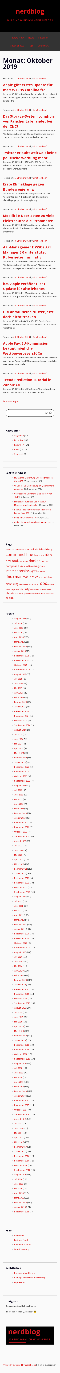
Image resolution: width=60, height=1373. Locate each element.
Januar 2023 (20, 817)
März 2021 (19, 919)
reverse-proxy (12, 589)
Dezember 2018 (21, 1044)
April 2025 (19, 692)
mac (18, 576)
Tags (30, 45)
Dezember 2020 (21, 933)
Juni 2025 (18, 683)
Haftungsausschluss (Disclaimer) (29, 1277)
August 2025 (20, 674)
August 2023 (20, 785)
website (33, 593)
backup (30, 549)
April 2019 (19, 1026)
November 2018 (21, 1049)
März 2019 (19, 1031)
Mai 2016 (18, 1188)
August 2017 (20, 1119)
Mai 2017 (18, 1132)
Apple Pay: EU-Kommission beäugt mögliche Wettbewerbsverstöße (25, 348)
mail (41, 577)
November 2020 (21, 938)
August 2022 (20, 841)
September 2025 (22, 669)
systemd (43, 590)
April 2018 (19, 1081)
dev (49, 554)
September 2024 (22, 725)
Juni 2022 (18, 850)
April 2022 (19, 859)
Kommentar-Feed (22, 1244)
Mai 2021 (18, 910)
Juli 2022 (18, 845)
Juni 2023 (18, 794)
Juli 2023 (18, 790)
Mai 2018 (18, 1077)
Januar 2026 (20, 651)
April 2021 (19, 915)
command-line (19, 554)
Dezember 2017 (21, 1100)
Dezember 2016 (21, 1156)
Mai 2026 (18, 632)
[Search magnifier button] (50, 413)
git (39, 566)
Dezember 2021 (21, 878)
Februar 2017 (20, 1146)
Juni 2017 (18, 1128)
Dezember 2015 (21, 1211)
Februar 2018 (20, 1091)
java (34, 571)
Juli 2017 (18, 1123)
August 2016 (20, 1174)
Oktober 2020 (20, 942)
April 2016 (19, 1193)
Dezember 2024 (21, 711)
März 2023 (19, 808)
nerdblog (30, 11)
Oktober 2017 (20, 1109)
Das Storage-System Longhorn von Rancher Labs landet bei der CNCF (29, 121)
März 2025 (19, 697)
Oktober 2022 (20, 831)
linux (10, 576)
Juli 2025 (18, 678)
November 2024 (21, 715)
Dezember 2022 (21, 822)
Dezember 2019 (21, 989)
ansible (8, 549)
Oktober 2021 (20, 887)
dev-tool (12, 561)
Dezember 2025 (21, 655)
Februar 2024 (20, 757)
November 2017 (21, 1105)
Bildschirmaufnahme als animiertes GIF (32, 522)
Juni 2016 (18, 1183)
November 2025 (21, 660)
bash (35, 549)
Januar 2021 (20, 929)
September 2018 (22, 1058)
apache (14, 549)
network (22, 584)
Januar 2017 (20, 1151)
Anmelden (19, 1235)
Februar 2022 (20, 868)
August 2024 (20, 729)
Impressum (19, 1282)
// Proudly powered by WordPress (19, 1364)
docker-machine (25, 566)
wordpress (50, 594)
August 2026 (20, 618)
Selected (18, 454)
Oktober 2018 (20, 1054)
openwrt (36, 584)
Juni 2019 (18, 1017)
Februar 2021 (20, 924)
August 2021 (20, 896)
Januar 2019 (20, 1040)
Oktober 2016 (20, 1165)
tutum (49, 590)
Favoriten (43, 37)
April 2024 (19, 748)
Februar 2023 (20, 813)
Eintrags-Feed (21, 1239)
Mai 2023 (18, 799)
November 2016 (21, 1160)
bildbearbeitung (45, 549)
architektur (22, 549)
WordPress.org (21, 1249)
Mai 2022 (18, 854)
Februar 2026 (20, 646)
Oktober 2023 (20, 776)
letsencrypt (42, 571)
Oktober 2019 (20, 998)
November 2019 (21, 993)
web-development (22, 593)
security (24, 589)
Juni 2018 (18, 1072)
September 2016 (22, 1170)
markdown (47, 577)
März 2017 (19, 1142)
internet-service (17, 571)
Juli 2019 (18, 1012)
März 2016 (19, 1197)
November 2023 (21, 771)
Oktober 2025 (20, 664)
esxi (34, 566)
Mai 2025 (18, 688)
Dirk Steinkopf (40, 78)
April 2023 (19, 803)
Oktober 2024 (20, 720)
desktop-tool (40, 555)
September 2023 (22, 780)
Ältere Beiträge (10, 401)
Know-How (18, 37)
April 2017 (19, 1137)
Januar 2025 (20, 706)
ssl (38, 589)
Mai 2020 (18, 966)
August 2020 (20, 952)
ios (30, 571)
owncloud (51, 584)
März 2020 (19, 975)
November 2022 (21, 827)
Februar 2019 (20, 1035)
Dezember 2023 (21, 766)
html (43, 566)
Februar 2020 (20, 980)
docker (34, 560)
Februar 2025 (20, 702)
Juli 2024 (18, 734)
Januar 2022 (20, 873)
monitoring (12, 584)
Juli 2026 (18, 623)
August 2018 (20, 1063)
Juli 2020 (18, 956)
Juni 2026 (18, 627)
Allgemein (19, 435)
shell (32, 590)
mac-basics (30, 577)
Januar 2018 (20, 1095)
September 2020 (22, 947)
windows (41, 593)
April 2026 (19, 637)
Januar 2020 (20, 984)
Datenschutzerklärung (24, 1273)
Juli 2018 (18, 1068)
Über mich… (44, 45)
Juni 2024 (18, 739)
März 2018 (19, 1086)
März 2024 (19, 753)
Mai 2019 (18, 1021)
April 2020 (19, 970)
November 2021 (21, 882)
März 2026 (19, 641)
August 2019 (20, 1007)
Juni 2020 (18, 961)
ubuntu (10, 593)
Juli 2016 (18, 1179)
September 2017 (22, 1114)
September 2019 (22, 1003)
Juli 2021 (18, 901)
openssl (28, 584)
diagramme (23, 561)
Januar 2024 (20, 762)
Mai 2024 (18, 743)
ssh (35, 589)
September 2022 (22, 836)
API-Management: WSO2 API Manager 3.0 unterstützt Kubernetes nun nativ (27, 252)
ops (43, 583)
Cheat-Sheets (17, 45)
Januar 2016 (20, 1207)
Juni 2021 (18, 905)
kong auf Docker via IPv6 (26, 517)
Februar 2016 (20, 1202)
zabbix (10, 598)
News (31, 37)
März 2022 (19, 864)
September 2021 (22, 892)
